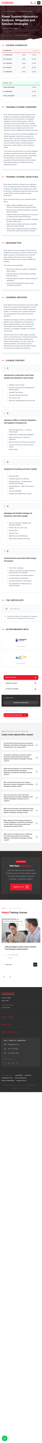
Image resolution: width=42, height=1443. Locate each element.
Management (19, 1073)
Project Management (8, 1078)
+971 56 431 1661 (13, 1051)
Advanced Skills (21, 1078)
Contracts (28, 1073)
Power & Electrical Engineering (10, 35)
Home (3, 35)
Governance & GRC (7, 1075)
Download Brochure (21, 702)
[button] (4, 974)
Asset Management (20, 1075)
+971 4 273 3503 (13, 1046)
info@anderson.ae (13, 1042)
